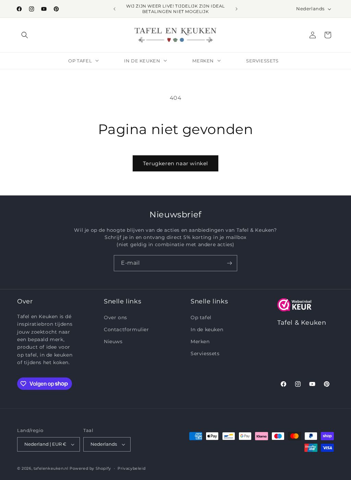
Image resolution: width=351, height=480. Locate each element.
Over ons (115, 317)
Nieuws (113, 341)
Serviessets (205, 353)
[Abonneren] (229, 263)
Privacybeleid (131, 468)
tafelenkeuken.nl (51, 468)
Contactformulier (126, 329)
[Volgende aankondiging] (236, 8)
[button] (24, 35)
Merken (200, 341)
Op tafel (201, 317)
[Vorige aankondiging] (114, 8)
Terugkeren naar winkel (175, 163)
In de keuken (207, 329)
